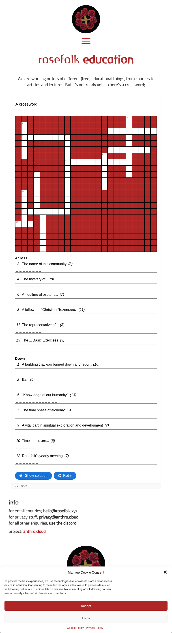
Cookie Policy (75, 627)
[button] (165, 572)
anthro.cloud (34, 531)
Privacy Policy (94, 627)
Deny (86, 618)
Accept (86, 605)
